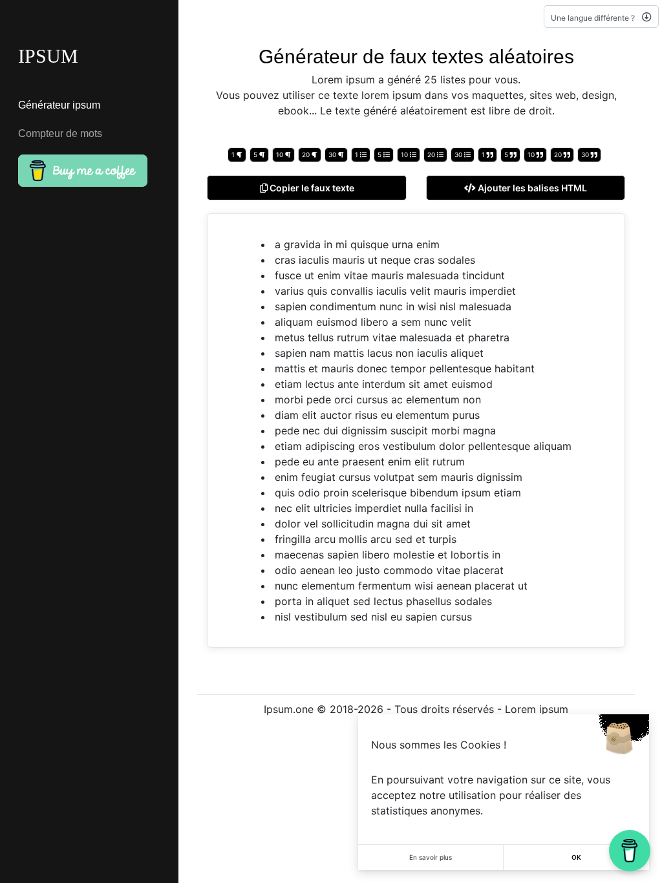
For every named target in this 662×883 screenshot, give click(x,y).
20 (307, 154)
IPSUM (48, 56)
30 (333, 154)
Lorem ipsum (536, 709)
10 (280, 154)
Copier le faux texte (311, 187)
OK (576, 857)
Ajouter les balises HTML (531, 187)
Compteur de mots (60, 133)
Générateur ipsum (59, 105)
